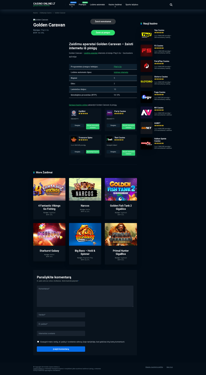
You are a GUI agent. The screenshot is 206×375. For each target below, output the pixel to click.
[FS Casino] (146, 56)
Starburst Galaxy (49, 250)
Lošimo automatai (97, 4)
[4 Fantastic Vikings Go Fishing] (49, 200)
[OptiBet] (74, 115)
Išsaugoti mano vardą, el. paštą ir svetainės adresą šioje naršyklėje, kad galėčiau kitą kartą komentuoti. (82, 342)
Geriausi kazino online (78, 105)
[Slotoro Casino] (146, 87)
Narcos (85, 205)
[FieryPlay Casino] (146, 71)
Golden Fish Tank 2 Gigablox (121, 207)
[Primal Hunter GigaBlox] (121, 245)
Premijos (82, 4)
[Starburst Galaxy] (49, 245)
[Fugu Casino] (146, 102)
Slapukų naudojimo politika (154, 367)
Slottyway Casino (46, 13)
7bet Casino (119, 137)
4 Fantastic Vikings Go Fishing (49, 207)
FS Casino (158, 46)
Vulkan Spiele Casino (160, 140)
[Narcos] (85, 200)
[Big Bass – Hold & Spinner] (85, 245)
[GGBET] (146, 133)
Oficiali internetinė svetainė (93, 126)
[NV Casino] (146, 118)
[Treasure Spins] (74, 142)
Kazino (72, 4)
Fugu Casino (159, 92)
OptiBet (82, 111)
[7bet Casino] (110, 142)
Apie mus (170, 367)
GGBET (157, 123)
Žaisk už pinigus (103, 32)
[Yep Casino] (146, 40)
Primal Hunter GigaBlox (121, 252)
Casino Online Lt (44, 3)
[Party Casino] (110, 115)
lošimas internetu (121, 72)
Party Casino (120, 111)
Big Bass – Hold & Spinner (85, 252)
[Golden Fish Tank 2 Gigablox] (121, 200)
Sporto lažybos (132, 4)
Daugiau (77, 125)
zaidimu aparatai (91, 53)
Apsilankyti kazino (93, 152)
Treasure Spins (85, 137)
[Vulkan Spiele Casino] (146, 149)
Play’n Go (118, 67)
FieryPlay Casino (161, 61)
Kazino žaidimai (115, 4)
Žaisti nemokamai (103, 21)
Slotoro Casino (161, 77)
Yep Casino (159, 30)
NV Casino (158, 108)
